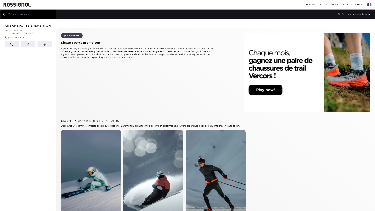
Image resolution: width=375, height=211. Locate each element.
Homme (310, 4)
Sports (347, 4)
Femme (323, 4)
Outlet (359, 4)
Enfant (335, 4)
